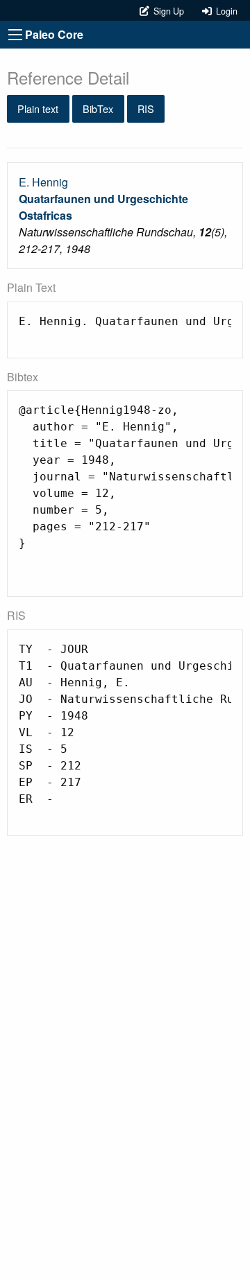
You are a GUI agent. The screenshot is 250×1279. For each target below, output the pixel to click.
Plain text (37, 108)
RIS (146, 108)
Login (225, 11)
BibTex (98, 108)
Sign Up (167, 11)
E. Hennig (43, 182)
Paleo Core (54, 34)
